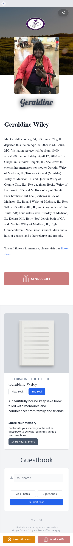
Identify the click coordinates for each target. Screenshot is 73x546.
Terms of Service (46, 530)
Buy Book (37, 391)
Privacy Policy (26, 530)
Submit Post (36, 502)
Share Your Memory (23, 441)
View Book (17, 391)
